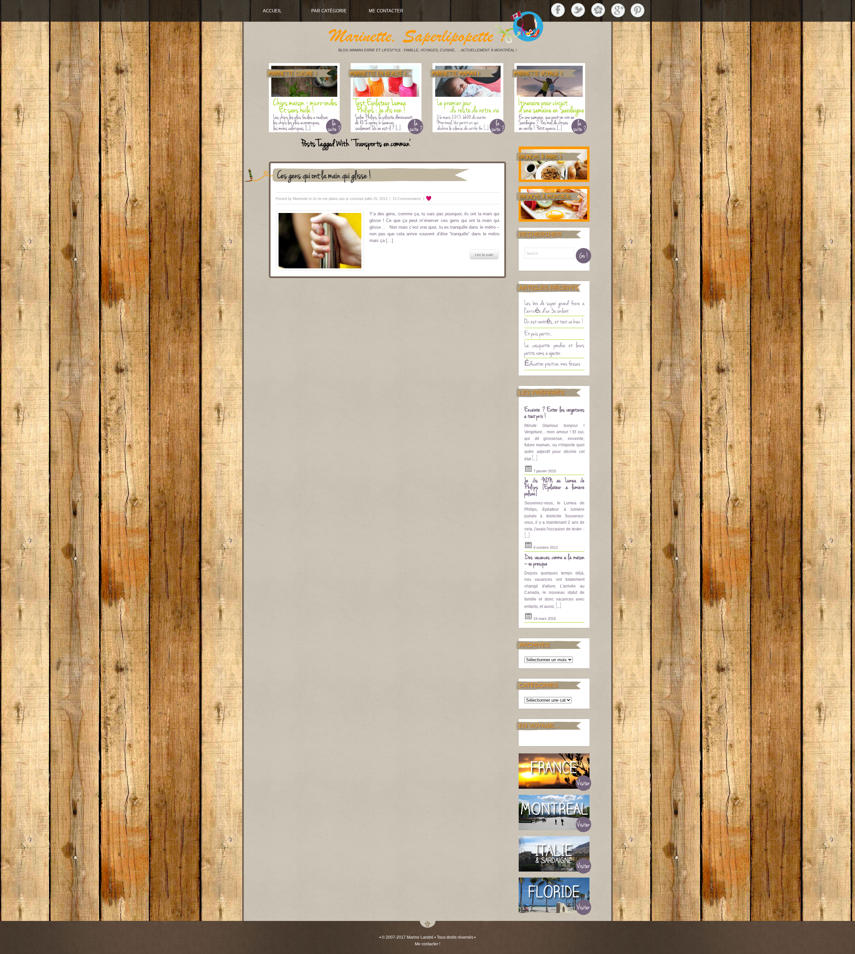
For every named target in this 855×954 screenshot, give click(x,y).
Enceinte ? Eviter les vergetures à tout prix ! (554, 412)
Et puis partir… (538, 333)
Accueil (272, 10)
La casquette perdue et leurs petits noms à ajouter (554, 348)
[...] (534, 458)
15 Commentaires (406, 199)
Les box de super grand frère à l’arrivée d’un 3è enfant (554, 306)
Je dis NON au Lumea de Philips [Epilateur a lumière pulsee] (554, 486)
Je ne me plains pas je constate (338, 199)
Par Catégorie (329, 10)
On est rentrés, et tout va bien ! (554, 321)
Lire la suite (484, 255)
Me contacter (386, 10)
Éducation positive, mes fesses (552, 363)
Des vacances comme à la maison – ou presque (554, 560)
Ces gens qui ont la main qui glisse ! (324, 175)
